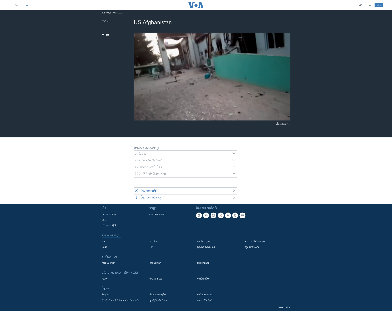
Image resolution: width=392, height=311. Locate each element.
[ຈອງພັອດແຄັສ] (242, 215)
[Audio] (360, 5)
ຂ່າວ (25, 5)
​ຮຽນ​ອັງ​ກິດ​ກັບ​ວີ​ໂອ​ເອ (158, 300)
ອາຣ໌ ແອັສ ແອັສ (155, 278)
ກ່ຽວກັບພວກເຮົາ (108, 263)
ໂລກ (151, 247)
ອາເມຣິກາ (153, 241)
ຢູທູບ (104, 219)
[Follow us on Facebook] (199, 215)
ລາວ (104, 241)
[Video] (370, 5)
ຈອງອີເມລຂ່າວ (203, 278)
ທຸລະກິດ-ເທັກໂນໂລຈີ (206, 247)
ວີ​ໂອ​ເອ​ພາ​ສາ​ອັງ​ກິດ (157, 294)
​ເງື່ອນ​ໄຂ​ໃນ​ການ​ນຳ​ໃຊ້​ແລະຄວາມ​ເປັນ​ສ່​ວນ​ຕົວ (120, 300)
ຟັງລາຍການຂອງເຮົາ (157, 214)
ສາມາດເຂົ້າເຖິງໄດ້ (204, 300)
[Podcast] (235, 215)
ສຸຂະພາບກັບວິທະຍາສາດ (255, 241)
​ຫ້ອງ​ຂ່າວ (105, 294)
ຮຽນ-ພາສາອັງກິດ (252, 247)
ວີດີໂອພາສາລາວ (109, 214)
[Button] (105, 35)
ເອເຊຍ (104, 247)
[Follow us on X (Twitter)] (221, 215)
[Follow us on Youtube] (206, 215)
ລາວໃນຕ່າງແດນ (204, 241)
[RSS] (228, 215)
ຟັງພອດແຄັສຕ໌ (203, 263)
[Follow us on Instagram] (213, 215)
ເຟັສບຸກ (105, 278)
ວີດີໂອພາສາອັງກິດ (109, 225)
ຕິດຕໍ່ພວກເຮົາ (155, 263)
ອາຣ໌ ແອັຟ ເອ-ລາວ (205, 294)
